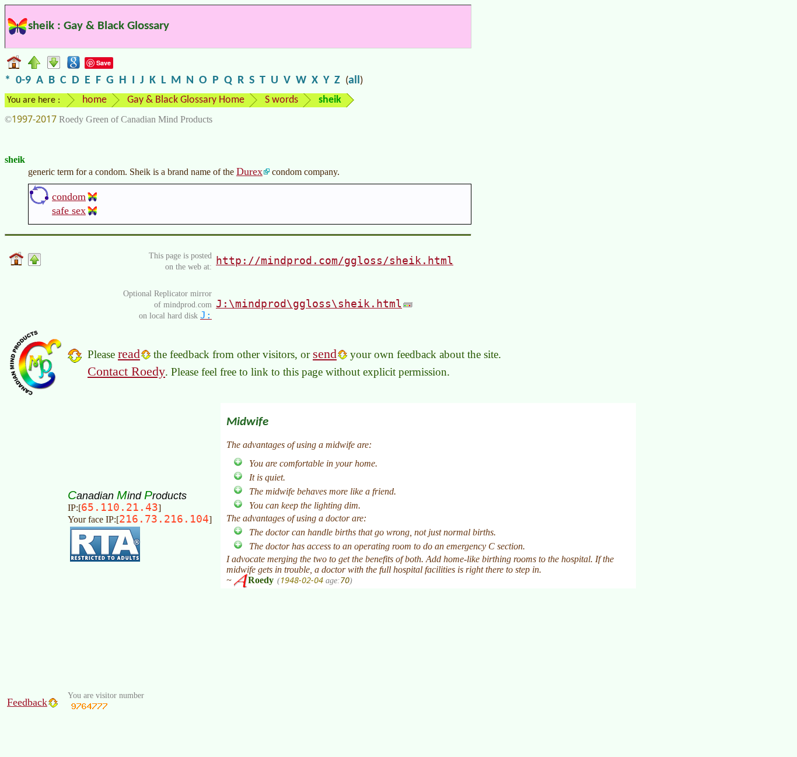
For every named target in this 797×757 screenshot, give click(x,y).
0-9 (23, 80)
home (94, 100)
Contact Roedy (126, 371)
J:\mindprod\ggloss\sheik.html (309, 303)
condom (69, 196)
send (325, 353)
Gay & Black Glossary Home (185, 100)
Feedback (27, 702)
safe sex (69, 210)
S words (281, 100)
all (354, 80)
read (129, 353)
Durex (249, 171)
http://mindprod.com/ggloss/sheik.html (334, 260)
